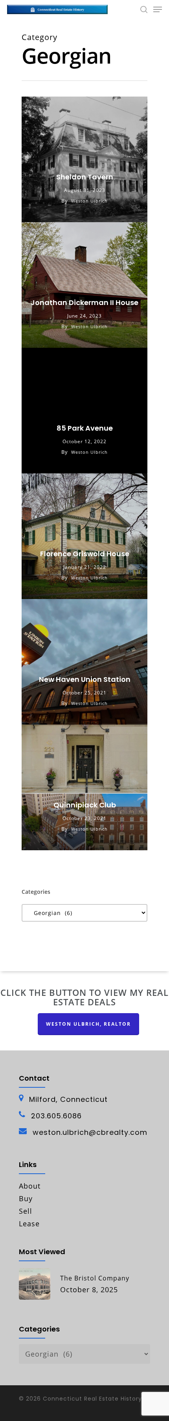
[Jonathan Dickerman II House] (84, 285)
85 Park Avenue (85, 428)
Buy (26, 1198)
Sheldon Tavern (84, 177)
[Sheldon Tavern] (84, 159)
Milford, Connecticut (68, 1099)
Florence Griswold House (84, 554)
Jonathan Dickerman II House (84, 302)
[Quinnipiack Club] (84, 787)
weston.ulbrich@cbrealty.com (90, 1132)
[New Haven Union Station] (84, 662)
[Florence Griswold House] (84, 536)
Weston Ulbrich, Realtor (88, 1024)
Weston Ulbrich (89, 201)
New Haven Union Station (84, 679)
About (29, 1186)
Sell (25, 1211)
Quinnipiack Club (84, 805)
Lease (29, 1223)
